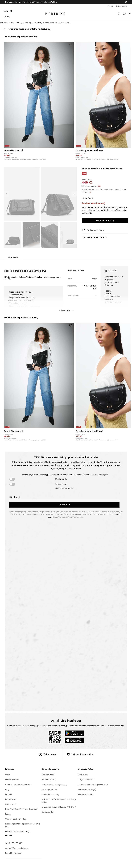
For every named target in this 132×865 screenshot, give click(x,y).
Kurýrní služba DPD (86, 780)
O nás (7, 775)
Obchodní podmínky (50, 794)
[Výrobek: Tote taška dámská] (39, 95)
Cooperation (10, 804)
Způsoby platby (49, 780)
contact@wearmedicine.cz (16, 848)
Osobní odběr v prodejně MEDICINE (93, 784)
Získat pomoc (50, 754)
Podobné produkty (105, 220)
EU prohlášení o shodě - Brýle (18, 831)
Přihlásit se (64, 505)
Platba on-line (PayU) (87, 789)
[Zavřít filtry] (126, 2)
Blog (7, 789)
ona (6, 11)
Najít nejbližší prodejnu (82, 754)
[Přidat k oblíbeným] (71, 45)
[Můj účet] (118, 14)
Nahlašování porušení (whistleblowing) (21, 809)
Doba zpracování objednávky (54, 784)
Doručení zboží (48, 775)
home (7, 16)
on (11, 11)
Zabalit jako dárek (49, 789)
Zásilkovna (82, 775)
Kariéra (8, 814)
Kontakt (8, 794)
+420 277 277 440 (13, 843)
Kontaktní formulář (13, 853)
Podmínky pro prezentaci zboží (18, 784)
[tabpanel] (66, 286)
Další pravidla (47, 812)
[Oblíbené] (124, 14)
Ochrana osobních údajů (15, 819)
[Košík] (129, 14)
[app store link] (74, 741)
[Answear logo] (55, 14)
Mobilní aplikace (12, 780)
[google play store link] (74, 733)
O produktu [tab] (13, 257)
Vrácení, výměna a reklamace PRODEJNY (59, 807)
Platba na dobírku (85, 794)
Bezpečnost (10, 799)
